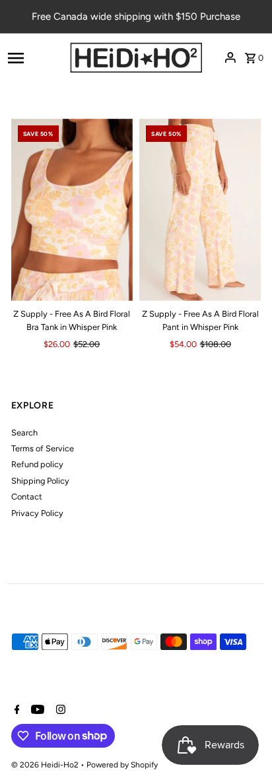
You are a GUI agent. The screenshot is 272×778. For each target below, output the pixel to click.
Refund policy (37, 464)
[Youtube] (36, 710)
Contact (26, 497)
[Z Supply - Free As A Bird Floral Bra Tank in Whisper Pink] (72, 210)
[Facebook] (15, 710)
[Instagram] (59, 710)
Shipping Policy (40, 481)
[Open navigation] (34, 57)
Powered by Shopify (122, 764)
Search (24, 433)
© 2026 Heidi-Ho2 (46, 764)
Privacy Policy (37, 513)
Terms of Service (42, 448)
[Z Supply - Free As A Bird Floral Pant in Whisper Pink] (200, 210)
